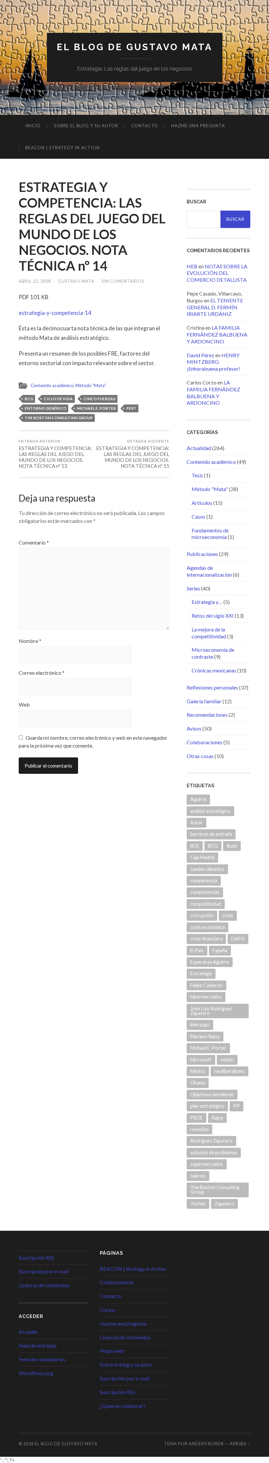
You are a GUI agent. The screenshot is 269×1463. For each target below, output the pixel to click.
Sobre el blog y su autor (86, 125)
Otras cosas (200, 756)
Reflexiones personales (212, 687)
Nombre (30, 641)
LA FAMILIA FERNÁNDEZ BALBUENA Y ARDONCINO (217, 334)
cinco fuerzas (99, 398)
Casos (198, 516)
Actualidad (199, 448)
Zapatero (224, 1203)
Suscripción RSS (36, 1257)
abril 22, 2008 (35, 281)
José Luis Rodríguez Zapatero (211, 1011)
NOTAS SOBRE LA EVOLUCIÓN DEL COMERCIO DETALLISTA (217, 273)
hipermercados (206, 996)
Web (24, 704)
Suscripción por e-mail (44, 1271)
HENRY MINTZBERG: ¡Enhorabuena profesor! (213, 362)
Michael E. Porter (96, 408)
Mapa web (112, 1351)
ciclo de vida (58, 398)
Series (193, 588)
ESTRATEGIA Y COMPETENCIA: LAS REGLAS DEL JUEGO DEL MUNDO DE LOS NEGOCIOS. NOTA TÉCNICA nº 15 (132, 454)
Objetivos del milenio (212, 1094)
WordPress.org (36, 1373)
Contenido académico (52, 385)
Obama (197, 1082)
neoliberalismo (229, 1071)
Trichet (198, 1203)
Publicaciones (202, 554)
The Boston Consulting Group (59, 417)
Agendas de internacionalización (209, 571)
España (220, 950)
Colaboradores (117, 1282)
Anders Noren (206, 1443)
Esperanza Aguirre (209, 962)
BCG (29, 398)
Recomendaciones (207, 714)
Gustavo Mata (76, 281)
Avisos (194, 728)
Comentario (34, 542)
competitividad (205, 904)
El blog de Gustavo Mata (135, 47)
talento (198, 1176)
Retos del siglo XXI (213, 615)
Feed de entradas (38, 1345)
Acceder (28, 1332)
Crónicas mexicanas (214, 670)
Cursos (107, 1310)
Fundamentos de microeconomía (210, 533)
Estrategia (201, 973)
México (197, 1071)
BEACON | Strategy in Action (62, 147)
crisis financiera (206, 938)
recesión (199, 1129)
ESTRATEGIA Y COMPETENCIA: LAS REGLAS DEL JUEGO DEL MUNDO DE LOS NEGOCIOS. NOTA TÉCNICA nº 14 (92, 226)
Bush (232, 846)
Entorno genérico (45, 408)
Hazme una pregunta (198, 125)
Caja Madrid (202, 857)
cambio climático (207, 869)
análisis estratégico (210, 811)
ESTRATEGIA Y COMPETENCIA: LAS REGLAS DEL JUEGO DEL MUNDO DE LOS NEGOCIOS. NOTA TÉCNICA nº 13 (55, 454)
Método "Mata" (90, 385)
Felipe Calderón (206, 985)
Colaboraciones (204, 742)
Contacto (144, 125)
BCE (194, 846)
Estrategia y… (207, 602)
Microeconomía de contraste (213, 653)
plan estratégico (207, 1106)
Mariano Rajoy (205, 1036)
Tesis (197, 475)
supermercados (206, 1164)
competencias (204, 892)
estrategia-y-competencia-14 (55, 312)
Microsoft (201, 1059)
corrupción (202, 915)
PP (236, 1106)
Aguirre (198, 799)
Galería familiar (204, 701)
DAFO (238, 938)
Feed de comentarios (42, 1359)
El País (197, 950)
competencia (203, 880)
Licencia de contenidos (44, 1285)
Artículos (202, 503)
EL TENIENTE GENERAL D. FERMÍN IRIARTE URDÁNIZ (215, 307)
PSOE (196, 1118)
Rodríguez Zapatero (211, 1141)
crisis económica (207, 927)
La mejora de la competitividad (209, 632)
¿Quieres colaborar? (122, 1406)
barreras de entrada (211, 834)
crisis (227, 915)
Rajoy (217, 1118)
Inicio (33, 125)
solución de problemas (213, 1152)
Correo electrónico (42, 672)
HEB (192, 266)
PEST (131, 408)
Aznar (196, 822)
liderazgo (200, 1024)
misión (227, 1059)
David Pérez (200, 355)
